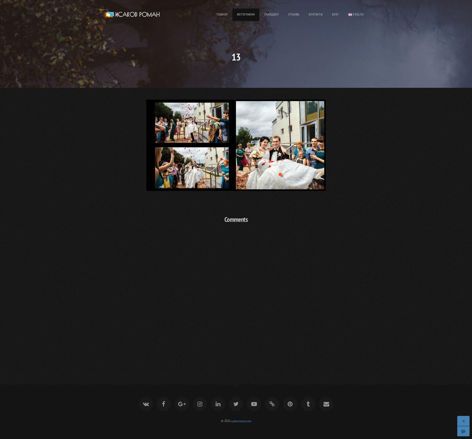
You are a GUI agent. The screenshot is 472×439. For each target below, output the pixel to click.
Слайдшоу (271, 14)
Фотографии (246, 14)
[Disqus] (236, 292)
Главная (221, 14)
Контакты (316, 14)
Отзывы (293, 14)
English (358, 14)
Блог (335, 14)
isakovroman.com (241, 420)
